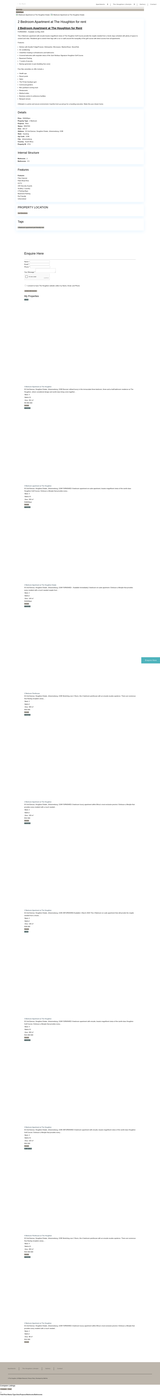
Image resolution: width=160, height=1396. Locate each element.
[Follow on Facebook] (143, 1301)
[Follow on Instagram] (149, 1301)
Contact (153, 4)
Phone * (27, 267)
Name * (26, 262)
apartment (29, 227)
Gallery (143, 4)
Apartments (100, 4)
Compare (3, 1389)
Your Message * (29, 272)
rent (42, 227)
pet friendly (37, 227)
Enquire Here (151, 660)
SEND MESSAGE (30, 291)
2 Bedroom (22, 227)
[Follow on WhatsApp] (137, 1301)
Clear (9, 1389)
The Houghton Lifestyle (122, 4)
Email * (26, 264)
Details (26, 405)
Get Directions (23, 213)
